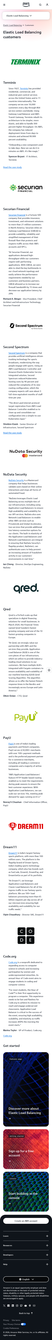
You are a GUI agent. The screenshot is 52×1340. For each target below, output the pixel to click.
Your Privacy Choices (11, 1324)
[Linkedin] (13, 1306)
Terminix (24, 88)
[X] (4, 1306)
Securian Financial (17, 215)
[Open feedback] (49, 670)
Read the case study (12, 167)
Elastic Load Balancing (12, 25)
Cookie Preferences (11, 1328)
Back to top (24, 1313)
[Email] (34, 1306)
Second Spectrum (17, 353)
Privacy (6, 1320)
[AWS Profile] (47, 4)
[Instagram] (17, 1306)
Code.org (13, 962)
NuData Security (16, 480)
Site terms (16, 1320)
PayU (11, 743)
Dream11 (13, 853)
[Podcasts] (30, 1306)
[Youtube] (26, 1306)
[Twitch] (21, 1306)
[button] (19, 15)
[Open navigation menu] (4, 5)
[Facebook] (8, 1306)
